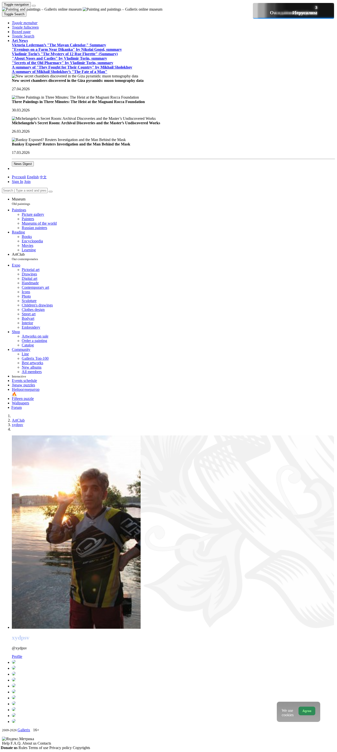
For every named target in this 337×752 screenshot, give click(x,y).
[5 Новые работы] (173, 703)
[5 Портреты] (173, 709)
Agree (306, 711)
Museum (21, 201)
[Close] (51, 191)
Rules (23, 748)
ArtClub (25, 256)
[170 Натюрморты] (173, 662)
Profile (17, 656)
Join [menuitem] (27, 181)
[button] (24, 23)
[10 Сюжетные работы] (173, 685)
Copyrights (81, 748)
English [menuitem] (33, 177)
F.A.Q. (16, 743)
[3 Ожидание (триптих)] (173, 715)
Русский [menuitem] (19, 177)
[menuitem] (43, 177)
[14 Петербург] (173, 674)
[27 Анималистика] (173, 668)
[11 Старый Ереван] (173, 680)
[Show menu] (34, 5)
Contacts (44, 743)
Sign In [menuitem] (17, 181)
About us (29, 743)
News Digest (23, 164)
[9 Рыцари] (173, 691)
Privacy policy (61, 748)
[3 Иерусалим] (173, 721)
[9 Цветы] (173, 697)
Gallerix (24, 730)
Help (6, 743)
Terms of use (38, 748)
